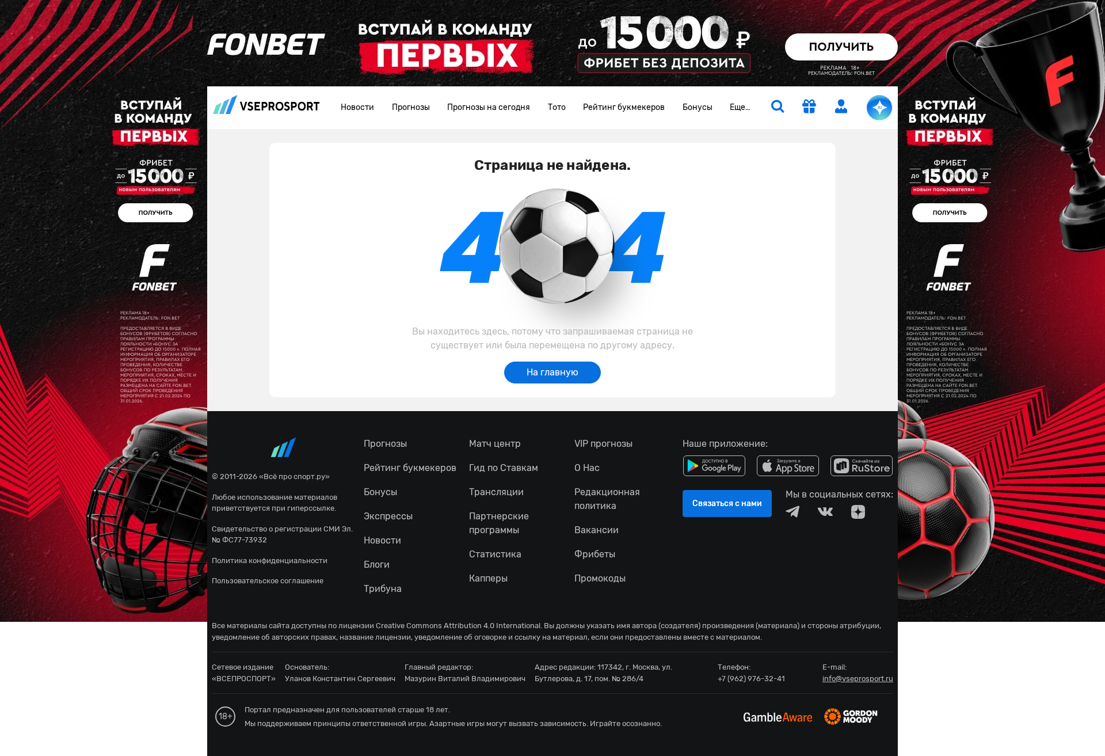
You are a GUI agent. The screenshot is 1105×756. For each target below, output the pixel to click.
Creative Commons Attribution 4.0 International (458, 625)
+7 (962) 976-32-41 (751, 678)
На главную (552, 372)
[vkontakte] (825, 512)
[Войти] (841, 106)
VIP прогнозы (603, 443)
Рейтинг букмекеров (624, 107)
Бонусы (697, 107)
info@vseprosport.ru (857, 678)
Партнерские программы (499, 523)
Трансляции (496, 492)
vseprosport (266, 107)
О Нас (587, 467)
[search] (777, 108)
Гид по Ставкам (503, 467)
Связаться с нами (727, 503)
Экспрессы (388, 516)
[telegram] (792, 512)
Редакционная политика (607, 499)
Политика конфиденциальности (269, 560)
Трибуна (383, 588)
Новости (357, 107)
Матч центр (495, 443)
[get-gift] (809, 107)
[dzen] (858, 512)
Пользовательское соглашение (267, 580)
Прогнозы (411, 107)
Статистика (495, 554)
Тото (557, 107)
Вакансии (596, 530)
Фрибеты (594, 554)
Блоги (377, 564)
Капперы (488, 578)
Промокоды (600, 578)
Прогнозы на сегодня (488, 107)
